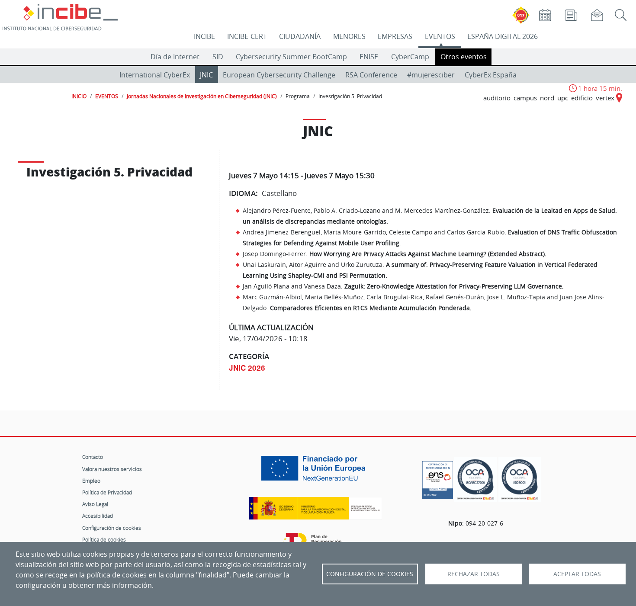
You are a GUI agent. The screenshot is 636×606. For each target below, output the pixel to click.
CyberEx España (491, 75)
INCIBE (204, 36)
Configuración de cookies (111, 527)
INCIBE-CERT (247, 36)
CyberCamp (410, 56)
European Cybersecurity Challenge (279, 75)
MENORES (349, 36)
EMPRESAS (395, 36)
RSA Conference (371, 75)
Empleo (91, 480)
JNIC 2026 (247, 367)
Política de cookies (104, 539)
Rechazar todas (473, 574)
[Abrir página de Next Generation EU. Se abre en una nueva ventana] (315, 471)
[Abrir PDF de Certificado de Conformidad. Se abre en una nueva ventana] (437, 477)
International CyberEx (154, 75)
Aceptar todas (577, 574)
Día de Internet (175, 56)
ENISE (369, 56)
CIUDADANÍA (300, 36)
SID (217, 56)
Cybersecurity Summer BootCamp (291, 56)
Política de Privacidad (107, 492)
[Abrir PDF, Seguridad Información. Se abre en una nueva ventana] (475, 479)
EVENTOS (440, 36)
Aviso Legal (95, 503)
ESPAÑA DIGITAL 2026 (502, 36)
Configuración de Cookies (369, 574)
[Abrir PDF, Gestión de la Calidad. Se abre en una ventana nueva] (519, 479)
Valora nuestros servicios (112, 468)
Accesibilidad (97, 515)
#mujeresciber (431, 75)
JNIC (206, 75)
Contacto (92, 456)
